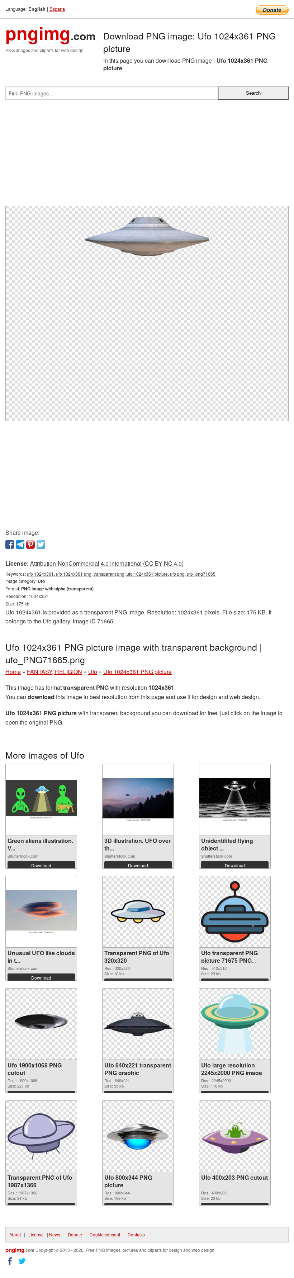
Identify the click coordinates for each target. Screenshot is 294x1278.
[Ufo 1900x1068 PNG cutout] (41, 1024)
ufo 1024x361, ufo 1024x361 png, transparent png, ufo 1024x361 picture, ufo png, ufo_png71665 (121, 574)
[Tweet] (41, 544)
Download (41, 865)
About (15, 1234)
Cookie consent (105, 1234)
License (36, 1234)
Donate (75, 1234)
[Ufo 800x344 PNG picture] (138, 1136)
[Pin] (30, 544)
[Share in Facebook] (9, 544)
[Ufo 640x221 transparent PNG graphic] (138, 1024)
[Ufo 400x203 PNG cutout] (235, 1136)
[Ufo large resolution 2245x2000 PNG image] (235, 1024)
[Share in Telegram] (20, 544)
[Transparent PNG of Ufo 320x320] (138, 911)
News (54, 1234)
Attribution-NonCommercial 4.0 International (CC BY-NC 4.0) (107, 563)
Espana (57, 8)
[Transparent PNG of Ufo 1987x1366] (41, 1136)
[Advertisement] (147, 155)
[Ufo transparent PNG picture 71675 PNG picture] (235, 911)
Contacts (136, 1234)
